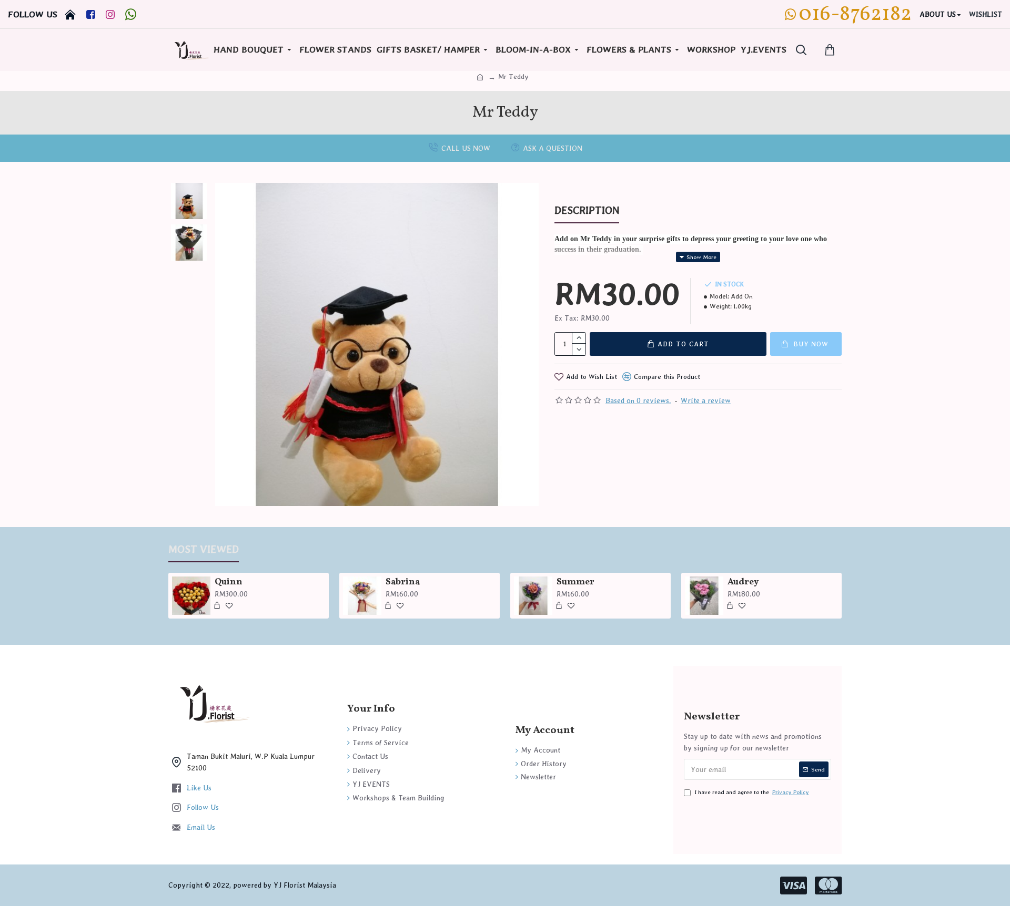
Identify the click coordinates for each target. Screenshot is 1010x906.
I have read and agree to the (751, 792)
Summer (575, 582)
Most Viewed (203, 549)
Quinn (229, 582)
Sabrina (403, 582)
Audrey (743, 582)
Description (586, 210)
